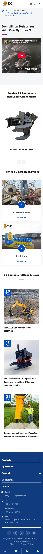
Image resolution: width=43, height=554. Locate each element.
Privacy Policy (27, 544)
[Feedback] (37, 551)
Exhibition (21, 256)
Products (6, 460)
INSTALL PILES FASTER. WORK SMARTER (17, 329)
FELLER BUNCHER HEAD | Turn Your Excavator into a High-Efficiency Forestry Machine (20, 382)
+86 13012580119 (12, 504)
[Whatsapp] (5, 551)
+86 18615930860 (12, 512)
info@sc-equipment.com (15, 496)
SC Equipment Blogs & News (21, 274)
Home (8, 10)
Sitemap (13, 544)
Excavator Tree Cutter (21, 149)
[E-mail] (16, 551)
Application (8, 466)
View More (21, 217)
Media (16, 10)
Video (24, 10)
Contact (6, 486)
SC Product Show (21, 212)
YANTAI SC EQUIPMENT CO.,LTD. (27, 539)
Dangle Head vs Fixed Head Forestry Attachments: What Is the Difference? (21, 434)
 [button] (19, 162)
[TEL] (27, 551)
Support (6, 473)
